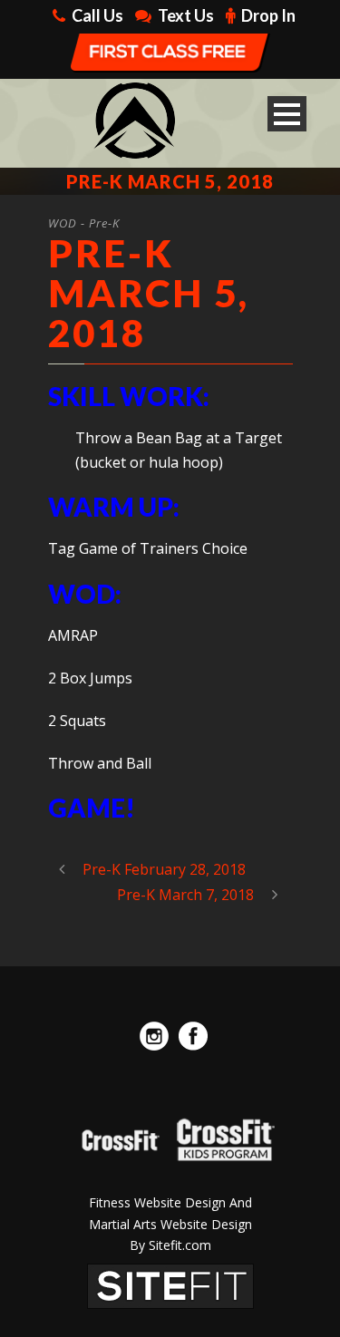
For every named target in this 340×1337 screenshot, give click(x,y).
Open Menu (286, 113)
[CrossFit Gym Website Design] (170, 1284)
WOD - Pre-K (84, 223)
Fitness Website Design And (170, 1202)
